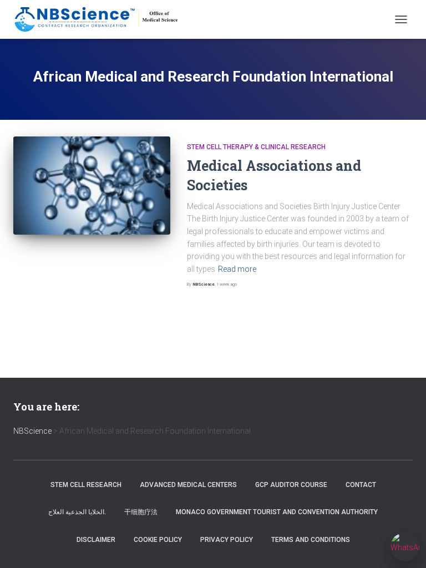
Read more (237, 269)
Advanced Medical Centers (188, 485)
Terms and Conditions (310, 540)
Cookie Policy (158, 540)
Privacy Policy (226, 540)
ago (226, 284)
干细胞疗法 (141, 512)
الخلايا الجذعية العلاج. (77, 512)
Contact (361, 485)
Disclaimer (96, 540)
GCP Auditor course (291, 485)
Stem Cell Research (85, 485)
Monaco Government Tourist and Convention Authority (277, 512)
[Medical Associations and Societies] (91, 185)
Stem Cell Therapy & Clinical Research (256, 147)
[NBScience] (101, 19)
